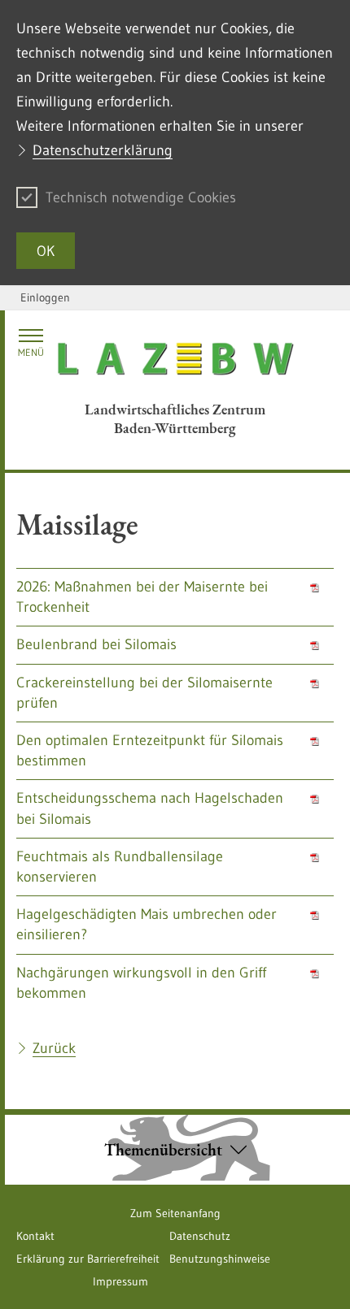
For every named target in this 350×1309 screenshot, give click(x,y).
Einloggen (45, 297)
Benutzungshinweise (219, 1258)
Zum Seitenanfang (175, 1213)
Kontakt (35, 1236)
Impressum (120, 1281)
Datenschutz (199, 1236)
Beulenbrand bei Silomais (96, 644)
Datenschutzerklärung (103, 150)
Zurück (54, 1048)
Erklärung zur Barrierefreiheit (88, 1258)
